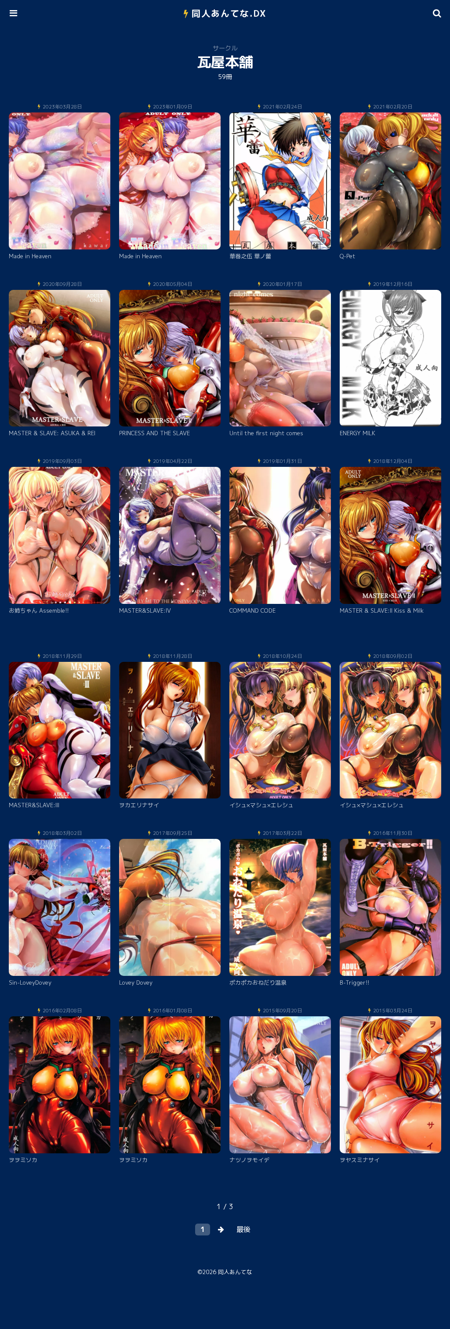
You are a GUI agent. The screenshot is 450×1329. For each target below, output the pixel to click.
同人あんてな (235, 1272)
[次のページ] (221, 1229)
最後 (243, 1229)
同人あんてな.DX (229, 13)
